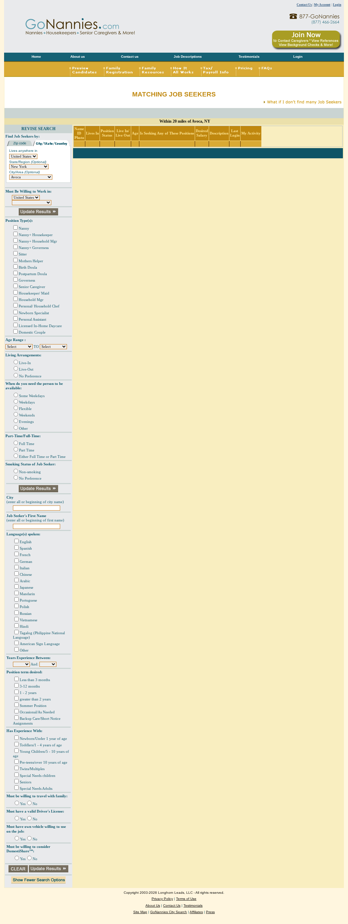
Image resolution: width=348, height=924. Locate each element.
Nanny (24, 228)
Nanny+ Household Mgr (38, 241)
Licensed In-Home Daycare (40, 326)
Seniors (25, 782)
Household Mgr (31, 300)
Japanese (26, 587)
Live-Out (26, 369)
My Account (322, 4)
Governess (27, 280)
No (35, 804)
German (26, 562)
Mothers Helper (31, 261)
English (26, 542)
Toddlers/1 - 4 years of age (41, 745)
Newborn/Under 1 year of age (43, 739)
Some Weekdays (32, 396)
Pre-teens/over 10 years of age (43, 762)
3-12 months (30, 686)
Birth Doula (28, 267)
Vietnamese (28, 620)
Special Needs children (37, 776)
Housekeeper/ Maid (34, 293)
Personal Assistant (32, 319)
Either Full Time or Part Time (42, 457)
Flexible (25, 409)
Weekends (27, 415)
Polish (24, 607)
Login (337, 4)
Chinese (26, 574)
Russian (26, 614)
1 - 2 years (28, 693)
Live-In (25, 363)
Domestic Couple (32, 332)
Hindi (24, 626)
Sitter (23, 254)
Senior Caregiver (32, 287)
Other (23, 428)
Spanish (26, 548)
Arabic (25, 581)
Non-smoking (30, 472)
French (25, 555)
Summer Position (33, 706)
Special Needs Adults (36, 788)
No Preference (30, 376)
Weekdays (27, 402)
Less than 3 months (35, 680)
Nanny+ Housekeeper (36, 235)
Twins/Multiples (32, 769)
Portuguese (28, 600)
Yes (22, 804)
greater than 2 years (35, 699)
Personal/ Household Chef (39, 306)
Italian (25, 568)
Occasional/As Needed (37, 712)
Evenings (26, 422)
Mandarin (27, 594)
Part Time (26, 450)
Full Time (26, 444)
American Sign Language (40, 644)
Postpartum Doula (33, 274)
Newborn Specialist (34, 313)
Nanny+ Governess (34, 248)
